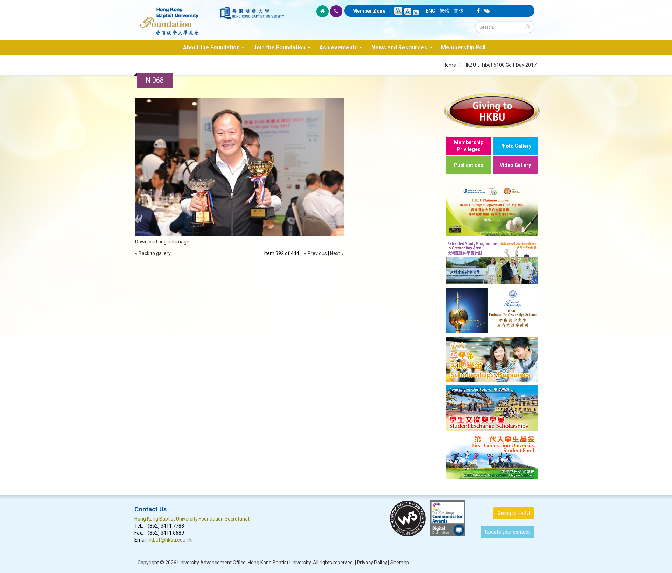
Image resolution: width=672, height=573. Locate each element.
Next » (337, 253)
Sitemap (399, 562)
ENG (430, 11)
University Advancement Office (211, 562)
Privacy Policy (372, 562)
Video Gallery (515, 165)
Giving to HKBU (514, 513)
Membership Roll (463, 47)
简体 (459, 11)
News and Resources (399, 47)
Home (449, 65)
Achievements (338, 47)
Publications (468, 165)
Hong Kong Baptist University (279, 562)
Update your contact (507, 532)
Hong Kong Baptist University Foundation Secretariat (192, 519)
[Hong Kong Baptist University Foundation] (177, 17)
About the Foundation (211, 47)
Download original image (162, 242)
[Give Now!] (492, 110)
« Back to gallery (153, 253)
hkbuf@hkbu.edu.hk (170, 540)
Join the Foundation (279, 47)
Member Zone (368, 11)
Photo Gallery (515, 146)
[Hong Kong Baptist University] (252, 13)
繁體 (444, 11)
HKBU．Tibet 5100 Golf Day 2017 (500, 65)
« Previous (315, 253)
